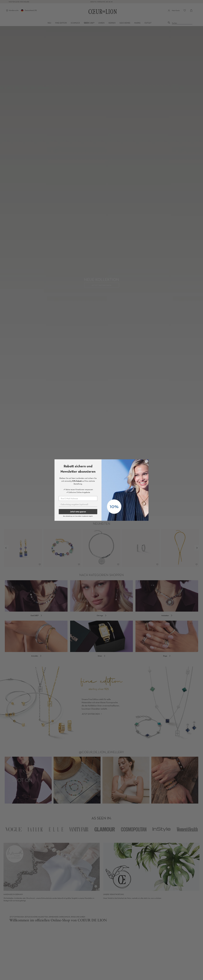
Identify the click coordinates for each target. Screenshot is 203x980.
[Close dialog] (146, 461)
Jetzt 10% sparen (78, 511)
